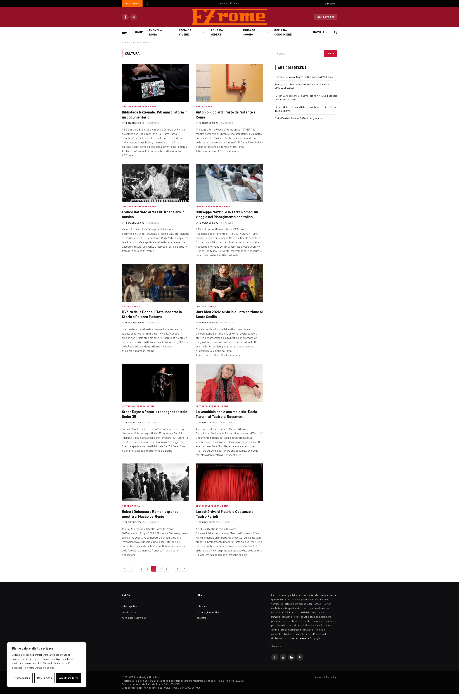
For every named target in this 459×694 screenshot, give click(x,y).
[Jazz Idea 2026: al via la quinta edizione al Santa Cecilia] (229, 283)
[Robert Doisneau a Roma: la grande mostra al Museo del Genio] (155, 482)
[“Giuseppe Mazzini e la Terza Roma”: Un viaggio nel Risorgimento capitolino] (229, 183)
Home (139, 32)
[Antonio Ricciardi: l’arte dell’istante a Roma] (229, 83)
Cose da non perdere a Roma (139, 106)
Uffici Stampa (132, 3)
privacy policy (129, 606)
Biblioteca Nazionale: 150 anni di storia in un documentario (155, 114)
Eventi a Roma (155, 32)
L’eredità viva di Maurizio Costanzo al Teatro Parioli (225, 513)
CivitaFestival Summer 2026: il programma (298, 118)
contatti (201, 617)
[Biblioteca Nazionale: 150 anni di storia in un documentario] (155, 83)
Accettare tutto (68, 677)
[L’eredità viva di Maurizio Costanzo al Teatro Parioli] (229, 482)
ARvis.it (157, 677)
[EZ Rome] (229, 17)
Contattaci (325, 17)
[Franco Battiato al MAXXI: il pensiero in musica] (155, 183)
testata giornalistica (208, 612)
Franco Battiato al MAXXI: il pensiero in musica (153, 214)
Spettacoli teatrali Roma (138, 406)
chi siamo (330, 3)
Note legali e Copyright (307, 638)
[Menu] (124, 32)
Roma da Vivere (185, 32)
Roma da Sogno (249, 32)
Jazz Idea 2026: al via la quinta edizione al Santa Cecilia (229, 314)
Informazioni (330, 677)
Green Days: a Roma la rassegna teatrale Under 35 (154, 414)
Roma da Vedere (216, 32)
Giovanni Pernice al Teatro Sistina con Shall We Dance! (304, 76)
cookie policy (129, 612)
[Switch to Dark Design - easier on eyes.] (146, 3)
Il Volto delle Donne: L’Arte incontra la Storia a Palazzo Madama (152, 314)
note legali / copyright (134, 617)
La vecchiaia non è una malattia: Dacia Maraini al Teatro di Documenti (226, 414)
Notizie (318, 32)
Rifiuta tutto (44, 677)
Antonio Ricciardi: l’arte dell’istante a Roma (225, 114)
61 (178, 568)
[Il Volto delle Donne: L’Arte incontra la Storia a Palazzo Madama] (155, 283)
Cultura (135, 42)
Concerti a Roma (206, 306)
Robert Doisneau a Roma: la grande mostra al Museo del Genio (150, 513)
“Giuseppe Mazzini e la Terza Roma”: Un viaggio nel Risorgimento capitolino (227, 214)
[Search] (335, 32)
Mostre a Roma (205, 106)
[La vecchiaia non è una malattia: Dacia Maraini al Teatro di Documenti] (229, 383)
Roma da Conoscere (283, 32)
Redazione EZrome (134, 123)
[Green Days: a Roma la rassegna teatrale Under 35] (155, 383)
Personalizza (22, 677)
